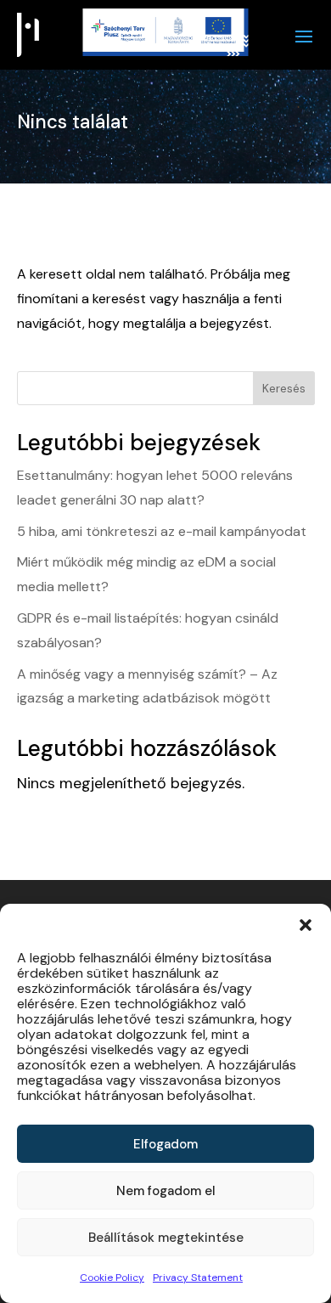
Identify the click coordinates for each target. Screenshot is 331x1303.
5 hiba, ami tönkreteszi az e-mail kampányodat (161, 531)
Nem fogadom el (166, 1190)
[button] (305, 925)
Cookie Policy (112, 1277)
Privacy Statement (198, 1277)
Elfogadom (165, 1144)
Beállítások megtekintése (166, 1237)
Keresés (284, 388)
